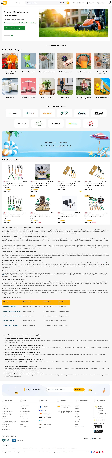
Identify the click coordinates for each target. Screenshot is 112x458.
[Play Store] (98, 431)
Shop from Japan (25, 448)
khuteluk (25, 181)
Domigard (106, 212)
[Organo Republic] (38, 123)
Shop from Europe (71, 448)
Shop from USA (5, 448)
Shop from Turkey (60, 448)
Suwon (77, 421)
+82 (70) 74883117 (100, 420)
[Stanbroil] (56, 123)
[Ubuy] (4, 2)
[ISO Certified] (17, 440)
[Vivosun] (13, 113)
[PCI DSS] (5, 440)
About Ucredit (24, 419)
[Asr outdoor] (99, 113)
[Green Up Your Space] (73, 23)
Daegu (77, 414)
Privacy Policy (54, 452)
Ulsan (76, 424)
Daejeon (77, 416)
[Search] (68, 2)
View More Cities (80, 427)
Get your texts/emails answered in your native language (103, 412)
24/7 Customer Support (102, 407)
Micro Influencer (6, 427)
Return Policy (23, 414)
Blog (21, 424)
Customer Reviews (25, 411)
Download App (24, 406)
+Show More (42, 427)
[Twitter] (100, 452)
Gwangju (77, 419)
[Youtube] (97, 452)
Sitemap (4, 416)
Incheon (77, 411)
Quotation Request (7, 411)
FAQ (21, 416)
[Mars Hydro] (21, 123)
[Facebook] (92, 452)
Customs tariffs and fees (9, 421)
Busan (77, 408)
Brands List (23, 408)
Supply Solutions (78, 181)
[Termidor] (90, 123)
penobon (25, 212)
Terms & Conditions (44, 452)
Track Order (5, 419)
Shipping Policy (6, 424)
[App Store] (98, 427)
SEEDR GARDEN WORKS (78, 212)
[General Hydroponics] (73, 123)
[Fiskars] (47, 113)
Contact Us (5, 408)
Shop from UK (15, 448)
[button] (78, 3)
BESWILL (52, 212)
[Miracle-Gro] (64, 113)
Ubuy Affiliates (24, 427)
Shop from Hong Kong (37, 448)
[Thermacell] (81, 113)
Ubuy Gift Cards (24, 421)
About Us (4, 406)
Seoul (76, 406)
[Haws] (30, 113)
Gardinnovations (50, 181)
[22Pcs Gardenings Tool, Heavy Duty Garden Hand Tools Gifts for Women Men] (97, 203)
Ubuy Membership (7, 429)
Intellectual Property (7, 414)
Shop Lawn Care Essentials (13, 24)
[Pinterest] (102, 452)
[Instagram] (94, 452)
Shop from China (49, 448)
